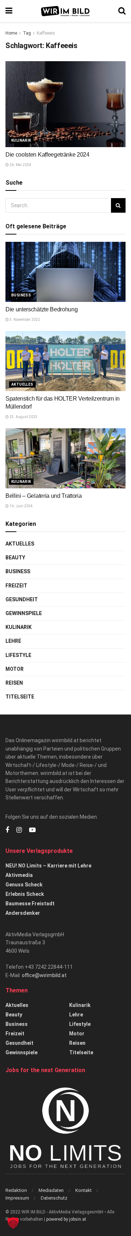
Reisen (14, 683)
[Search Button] (122, 11)
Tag (27, 33)
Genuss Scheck (24, 884)
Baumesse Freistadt (30, 903)
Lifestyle (18, 655)
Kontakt (83, 1190)
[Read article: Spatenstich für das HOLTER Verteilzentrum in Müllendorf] (65, 361)
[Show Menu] (8, 11)
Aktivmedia (19, 875)
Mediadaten (51, 1190)
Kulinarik (21, 140)
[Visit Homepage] (65, 11)
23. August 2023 (23, 417)
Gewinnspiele (23, 613)
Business (21, 295)
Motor (14, 669)
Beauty (15, 557)
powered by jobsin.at (66, 1219)
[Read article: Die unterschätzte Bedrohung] (65, 272)
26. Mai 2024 (20, 165)
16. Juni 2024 (21, 506)
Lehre (13, 641)
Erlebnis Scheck (24, 894)
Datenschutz (54, 1198)
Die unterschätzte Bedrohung (41, 309)
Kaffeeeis (46, 33)
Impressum (17, 1198)
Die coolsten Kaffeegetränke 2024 (47, 154)
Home (11, 33)
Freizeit (16, 586)
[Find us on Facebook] (7, 830)
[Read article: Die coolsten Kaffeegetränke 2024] (65, 104)
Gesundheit (21, 599)
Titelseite (19, 697)
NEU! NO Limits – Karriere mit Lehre (48, 866)
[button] (13, 1223)
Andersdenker (22, 913)
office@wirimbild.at (44, 975)
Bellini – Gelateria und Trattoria (43, 496)
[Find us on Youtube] (32, 830)
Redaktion (16, 1190)
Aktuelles (22, 384)
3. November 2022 (24, 320)
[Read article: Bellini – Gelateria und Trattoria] (65, 458)
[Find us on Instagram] (19, 830)
